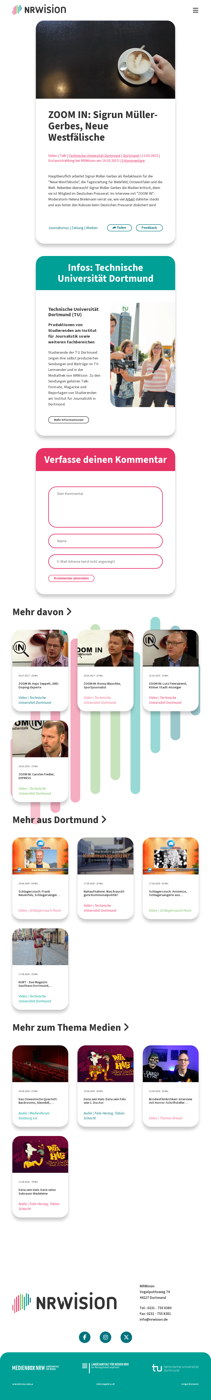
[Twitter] (126, 1337)
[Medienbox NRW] (35, 1368)
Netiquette (105, 1383)
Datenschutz (22, 1383)
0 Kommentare (133, 160)
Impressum (190, 1383)
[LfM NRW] (105, 1368)
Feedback (149, 227)
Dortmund (131, 155)
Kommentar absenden (71, 578)
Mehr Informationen (68, 420)
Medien (91, 227)
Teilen (121, 227)
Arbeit (130, 199)
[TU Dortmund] (175, 1368)
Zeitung (78, 227)
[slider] (96, 95)
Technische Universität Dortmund (94, 155)
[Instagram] (105, 1337)
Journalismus (59, 227)
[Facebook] (84, 1337)
